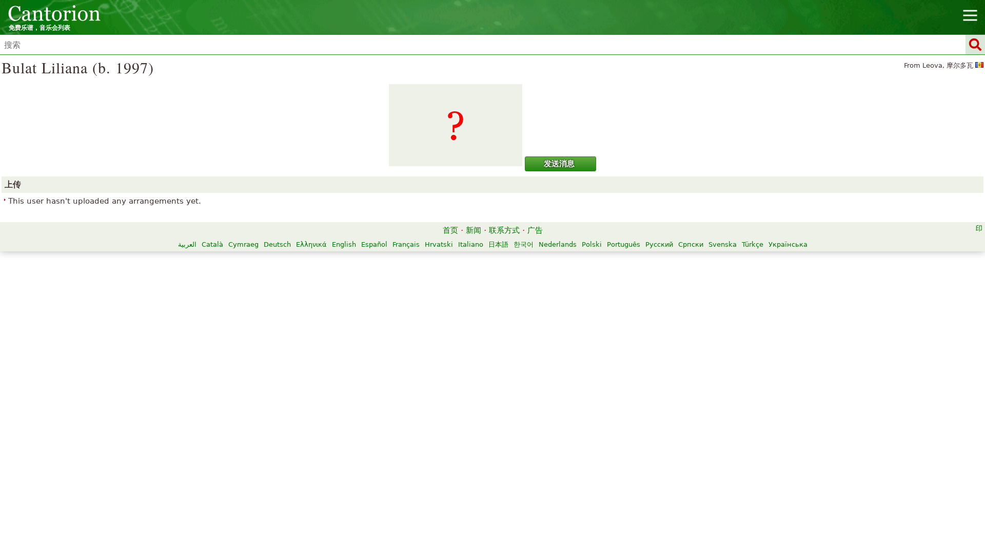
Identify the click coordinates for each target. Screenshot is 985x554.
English (344, 244)
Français (406, 244)
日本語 (498, 244)
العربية (187, 244)
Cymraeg (243, 244)
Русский (659, 244)
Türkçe (752, 244)
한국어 (524, 244)
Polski (592, 244)
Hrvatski (439, 244)
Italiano (470, 244)
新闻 (473, 230)
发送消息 (559, 163)
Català (212, 244)
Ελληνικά (311, 244)
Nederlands (558, 244)
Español (374, 244)
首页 (450, 230)
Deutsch (277, 244)
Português (623, 244)
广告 (535, 230)
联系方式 (504, 230)
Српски (690, 244)
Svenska (722, 244)
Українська (788, 244)
